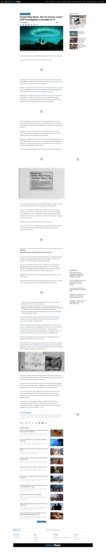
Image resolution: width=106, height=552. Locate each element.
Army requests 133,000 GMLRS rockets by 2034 (81, 32)
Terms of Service (16, 537)
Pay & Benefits (52, 1)
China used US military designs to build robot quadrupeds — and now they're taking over (77, 27)
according (32, 349)
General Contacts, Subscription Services (62, 537)
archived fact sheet (26, 329)
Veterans (88, 1)
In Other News (24, 427)
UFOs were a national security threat (43, 91)
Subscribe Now (101, 1)
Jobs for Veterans (77, 539)
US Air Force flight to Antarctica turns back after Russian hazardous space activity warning (77, 282)
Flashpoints (58, 1)
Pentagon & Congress (66, 1)
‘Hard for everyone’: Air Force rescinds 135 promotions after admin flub (33, 458)
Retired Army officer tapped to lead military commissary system (34, 449)
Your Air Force (25, 14)
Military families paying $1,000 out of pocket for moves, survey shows (34, 504)
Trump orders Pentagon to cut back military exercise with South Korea (82, 46)
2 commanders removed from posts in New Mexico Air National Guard (78, 290)
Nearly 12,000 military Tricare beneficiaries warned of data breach (33, 440)
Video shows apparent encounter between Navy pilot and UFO (35, 252)
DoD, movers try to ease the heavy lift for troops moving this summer (34, 477)
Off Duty (84, 1)
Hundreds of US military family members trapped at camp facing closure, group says (77, 296)
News (47, 1)
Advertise (56, 535)
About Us (76, 537)
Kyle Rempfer (24, 22)
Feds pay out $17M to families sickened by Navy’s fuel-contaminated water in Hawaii (34, 486)
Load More (41, 521)
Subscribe (35, 535)
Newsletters (35, 537)
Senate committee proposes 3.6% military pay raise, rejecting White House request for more (33, 513)
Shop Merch (35, 540)
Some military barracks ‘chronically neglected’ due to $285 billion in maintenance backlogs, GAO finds (77, 275)
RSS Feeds (35, 539)
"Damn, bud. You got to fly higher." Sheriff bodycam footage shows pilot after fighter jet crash (82, 40)
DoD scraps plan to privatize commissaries (30, 494)
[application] (78, 20)
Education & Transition (76, 1)
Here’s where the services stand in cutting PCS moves (33, 467)
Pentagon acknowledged (38, 343)
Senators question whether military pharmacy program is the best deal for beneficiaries (34, 431)
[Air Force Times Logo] (16, 1)
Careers (75, 535)
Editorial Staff (56, 539)
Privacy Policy (16, 535)
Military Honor (94, 1)
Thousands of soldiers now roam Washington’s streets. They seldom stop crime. (78, 302)
